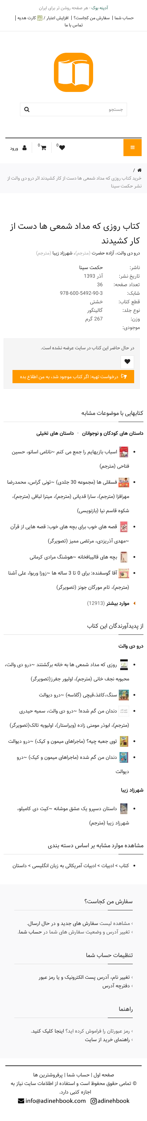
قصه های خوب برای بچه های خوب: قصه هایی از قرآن (64, 527)
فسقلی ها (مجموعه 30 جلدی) (87, 482)
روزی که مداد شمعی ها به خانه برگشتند (77, 664)
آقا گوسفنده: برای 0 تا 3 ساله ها (85, 573)
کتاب (124, 866)
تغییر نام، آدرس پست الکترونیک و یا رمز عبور (84, 977)
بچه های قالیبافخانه (98, 557)
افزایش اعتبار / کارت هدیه (43, 18)
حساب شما (124, 18)
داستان (19, 866)
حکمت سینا (91, 267)
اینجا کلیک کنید (48, 1031)
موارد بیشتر (117, 603)
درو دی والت (128, 253)
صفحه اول (103, 1075)
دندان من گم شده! (98, 711)
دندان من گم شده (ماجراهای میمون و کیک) (73, 757)
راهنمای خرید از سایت (107, 1039)
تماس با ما (74, 25)
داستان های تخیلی (55, 433)
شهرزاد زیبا (62, 253)
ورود (14, 148)
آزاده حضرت (103, 253)
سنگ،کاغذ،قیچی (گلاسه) (92, 695)
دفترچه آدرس (116, 986)
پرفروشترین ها (48, 1075)
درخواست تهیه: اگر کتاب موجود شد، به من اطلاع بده (69, 377)
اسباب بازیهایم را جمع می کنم (87, 452)
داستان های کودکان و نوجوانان (112, 433)
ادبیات (107, 866)
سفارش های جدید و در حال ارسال (63, 923)
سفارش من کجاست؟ (92, 18)
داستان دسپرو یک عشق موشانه (86, 808)
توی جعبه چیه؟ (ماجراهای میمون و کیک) (76, 741)
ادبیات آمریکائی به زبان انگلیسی (64, 866)
